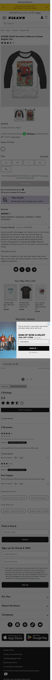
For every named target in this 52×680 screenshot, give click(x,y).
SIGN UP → (33, 348)
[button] (47, 295)
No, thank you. (33, 352)
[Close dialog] (49, 323)
